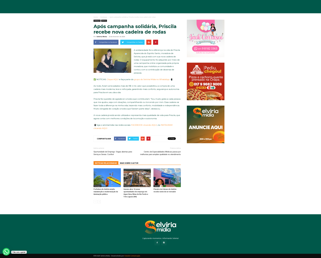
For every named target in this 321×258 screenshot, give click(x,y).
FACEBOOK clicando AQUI (144, 125)
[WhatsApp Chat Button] (6, 251)
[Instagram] (163, 242)
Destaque (97, 21)
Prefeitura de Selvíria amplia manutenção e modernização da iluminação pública (106, 191)
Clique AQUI (113, 79)
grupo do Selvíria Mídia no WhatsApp (152, 79)
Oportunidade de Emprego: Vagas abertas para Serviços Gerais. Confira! (113, 153)
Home (96, 17)
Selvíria (104, 21)
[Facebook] (157, 242)
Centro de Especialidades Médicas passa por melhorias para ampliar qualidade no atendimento (160, 153)
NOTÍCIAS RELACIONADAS (106, 163)
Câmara (156, 186)
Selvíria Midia (102, 36)
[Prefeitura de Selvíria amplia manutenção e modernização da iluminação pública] (107, 177)
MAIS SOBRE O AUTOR (129, 163)
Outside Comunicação (132, 256)
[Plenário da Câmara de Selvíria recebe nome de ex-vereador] (167, 177)
